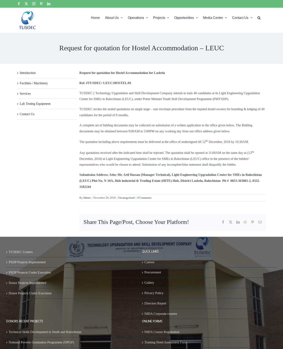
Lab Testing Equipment (35, 103)
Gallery (149, 282)
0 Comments (144, 197)
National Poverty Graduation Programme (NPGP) (41, 342)
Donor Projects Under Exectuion (30, 293)
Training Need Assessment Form (165, 342)
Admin (87, 197)
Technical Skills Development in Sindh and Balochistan (45, 332)
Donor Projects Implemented (27, 283)
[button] (259, 17)
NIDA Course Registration (161, 332)
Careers (149, 262)
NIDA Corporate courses (160, 313)
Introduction (28, 73)
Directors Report (155, 303)
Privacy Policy (153, 293)
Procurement (152, 272)
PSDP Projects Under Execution (30, 272)
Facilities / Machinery (34, 83)
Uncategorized (126, 197)
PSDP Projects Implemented (27, 262)
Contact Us (27, 114)
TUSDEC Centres (21, 252)
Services (25, 93)
